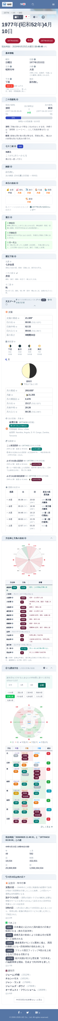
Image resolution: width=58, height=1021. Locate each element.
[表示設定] (36, 17)
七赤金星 (29, 696)
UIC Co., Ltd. (26, 1017)
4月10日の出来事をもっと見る (30, 1000)
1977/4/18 (23, 422)
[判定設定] (45, 668)
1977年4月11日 (47, 41)
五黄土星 (10, 696)
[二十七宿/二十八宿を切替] (17, 273)
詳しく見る (46, 827)
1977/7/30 (32, 476)
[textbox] (27, 17)
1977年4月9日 (12, 41)
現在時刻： (24, 46)
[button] (33, 4)
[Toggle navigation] (53, 4)
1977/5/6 (30, 461)
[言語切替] (22, 4)
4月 (14, 13)
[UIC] (7, 4)
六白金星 (20, 696)
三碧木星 (29, 693)
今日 (30, 40)
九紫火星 (10, 700)
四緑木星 (39, 693)
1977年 (6, 13)
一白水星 (10, 693)
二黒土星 (20, 693)
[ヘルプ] (43, 17)
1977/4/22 (26, 446)
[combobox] (27, 17)
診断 (42, 685)
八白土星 (39, 696)
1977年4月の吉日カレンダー (40, 208)
